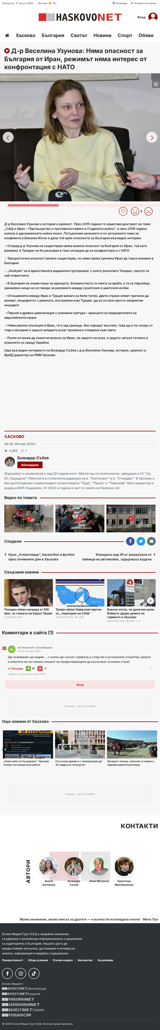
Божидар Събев (33, 458)
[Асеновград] (21, 1004)
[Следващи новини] (150, 600)
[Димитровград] (24, 988)
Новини (102, 35)
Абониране (30, 465)
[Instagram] (20, 973)
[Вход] (153, 17)
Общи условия (38, 960)
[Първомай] (18, 999)
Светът (79, 35)
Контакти (139, 826)
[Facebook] (7, 973)
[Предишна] (8, 137)
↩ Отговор (15, 668)
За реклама (105, 960)
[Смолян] (23, 1009)
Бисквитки (85, 960)
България (53, 35)
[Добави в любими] (123, 211)
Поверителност (12, 960)
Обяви (146, 35)
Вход (142, 17)
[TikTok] (33, 973)
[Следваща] (151, 137)
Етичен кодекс (63, 960)
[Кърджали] (21, 994)
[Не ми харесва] (150, 211)
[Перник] (16, 1015)
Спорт (125, 35)
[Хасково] (80, 17)
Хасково (26, 35)
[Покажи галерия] (156, 84)
